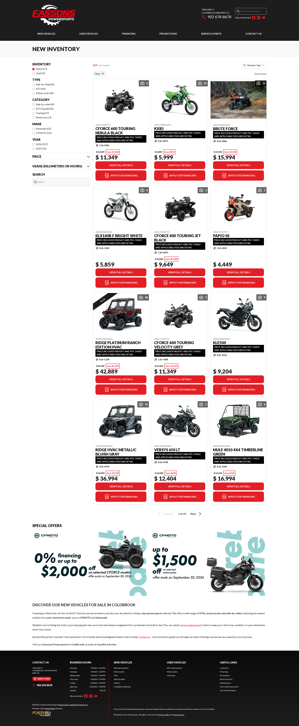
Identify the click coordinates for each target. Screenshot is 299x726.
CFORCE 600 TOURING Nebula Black (115, 130)
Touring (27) (42, 112)
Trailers (117, 683)
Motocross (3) (43, 117)
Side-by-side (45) (45, 104)
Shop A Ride (50, 708)
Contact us (144, 636)
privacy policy (164, 715)
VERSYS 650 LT (167, 450)
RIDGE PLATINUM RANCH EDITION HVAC (117, 345)
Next (193, 513)
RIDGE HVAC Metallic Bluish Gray (115, 452)
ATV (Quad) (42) (45, 108)
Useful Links (228, 662)
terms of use (179, 715)
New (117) (41, 68)
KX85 (159, 128)
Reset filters (260, 73)
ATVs (116, 675)
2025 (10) (41, 148)
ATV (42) (41, 88)
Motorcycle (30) (44, 93)
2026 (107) (42, 144)
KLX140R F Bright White (118, 236)
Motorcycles (119, 672)
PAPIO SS (221, 236)
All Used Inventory (174, 668)
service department (190, 625)
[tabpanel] (88, 679)
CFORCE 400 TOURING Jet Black (177, 238)
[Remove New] (102, 74)
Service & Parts (211, 33)
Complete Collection (122, 687)
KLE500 (219, 343)
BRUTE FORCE (225, 129)
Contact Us (253, 33)
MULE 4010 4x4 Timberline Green (238, 452)
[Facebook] (254, 17)
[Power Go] (60, 713)
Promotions (168, 33)
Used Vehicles (88, 33)
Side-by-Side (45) (45, 84)
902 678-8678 (219, 16)
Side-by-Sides (119, 679)
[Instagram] (259, 17)
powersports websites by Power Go (73, 705)
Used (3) (40, 73)
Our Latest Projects (228, 690)
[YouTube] (264, 17)
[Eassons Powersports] (71, 15)
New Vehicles (46, 33)
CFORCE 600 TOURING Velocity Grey (174, 345)
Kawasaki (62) (43, 128)
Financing (128, 33)
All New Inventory (121, 668)
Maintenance (225, 683)
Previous (168, 513)
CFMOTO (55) (44, 132)
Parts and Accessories (229, 687)
